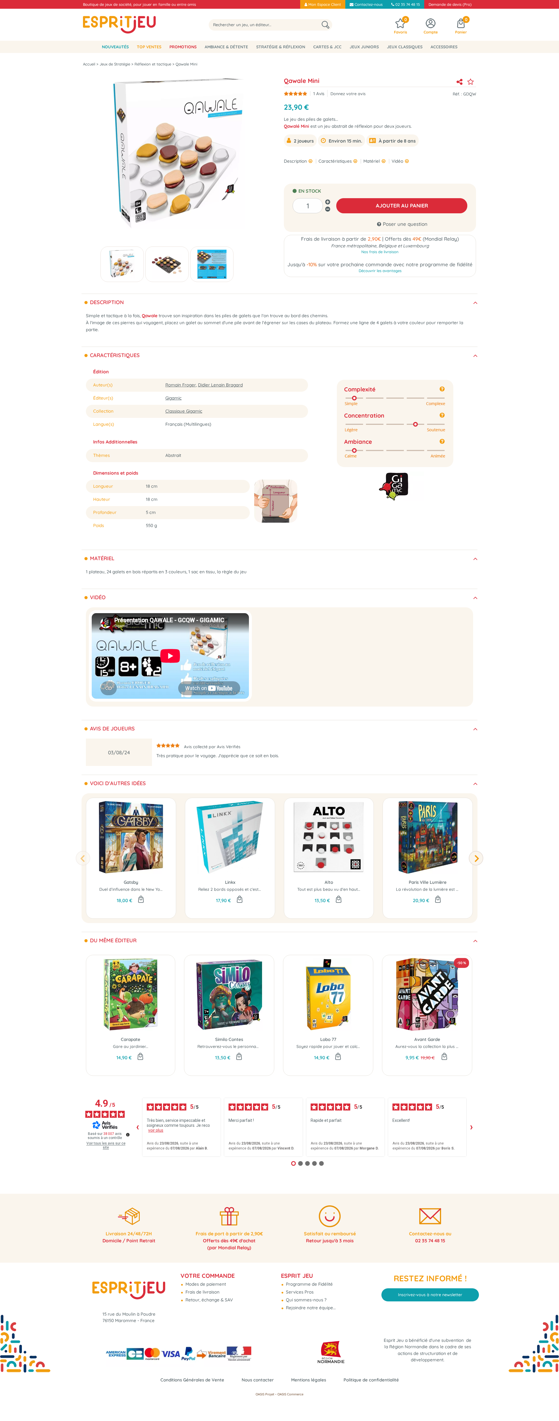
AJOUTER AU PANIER (402, 205)
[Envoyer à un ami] (459, 82)
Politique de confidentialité (371, 1380)
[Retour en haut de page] (547, 1403)
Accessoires (444, 46)
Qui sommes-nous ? (305, 1300)
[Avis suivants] (471, 1127)
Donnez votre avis (348, 93)
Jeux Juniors (364, 46)
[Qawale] (122, 264)
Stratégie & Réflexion (280, 46)
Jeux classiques (404, 46)
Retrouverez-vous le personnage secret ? (237, 1046)
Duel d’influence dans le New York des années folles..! (150, 889)
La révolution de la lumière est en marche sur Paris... (446, 889)
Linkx (230, 882)
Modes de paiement (205, 1284)
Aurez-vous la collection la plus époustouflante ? (442, 1046)
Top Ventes (149, 46)
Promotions (183, 46)
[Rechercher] (325, 25)
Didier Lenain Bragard (220, 385)
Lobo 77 (328, 1039)
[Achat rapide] (141, 899)
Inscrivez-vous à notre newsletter (430, 1294)
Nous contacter (258, 1380)
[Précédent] (83, 858)
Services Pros (299, 1292)
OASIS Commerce (290, 1394)
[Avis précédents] (137, 1127)
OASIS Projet (265, 1394)
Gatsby (131, 882)
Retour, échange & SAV (208, 1300)
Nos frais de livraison (380, 251)
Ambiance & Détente (226, 46)
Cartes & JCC (327, 46)
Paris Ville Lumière (428, 882)
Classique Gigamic (183, 411)
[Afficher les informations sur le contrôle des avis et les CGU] (127, 1134)
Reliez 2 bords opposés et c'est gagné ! (236, 889)
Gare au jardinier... (130, 1046)
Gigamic (173, 398)
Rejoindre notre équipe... (310, 1307)
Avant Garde (427, 1039)
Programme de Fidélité (309, 1284)
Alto (329, 882)
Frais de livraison (202, 1292)
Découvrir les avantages (380, 270)
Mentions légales (308, 1380)
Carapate (130, 1039)
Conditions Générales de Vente (192, 1380)
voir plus (155, 1130)
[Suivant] (476, 858)
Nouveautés (115, 46)
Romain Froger (180, 385)
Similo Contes (229, 1039)
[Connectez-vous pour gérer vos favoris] (470, 82)
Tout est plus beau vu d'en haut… (328, 889)
